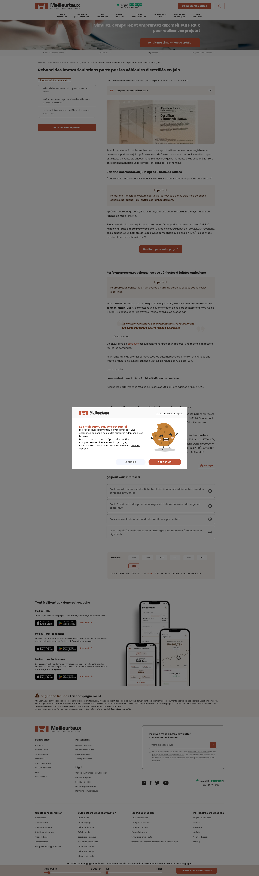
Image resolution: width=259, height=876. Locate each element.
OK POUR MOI (165, 462)
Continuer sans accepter (168, 416)
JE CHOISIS (130, 462)
